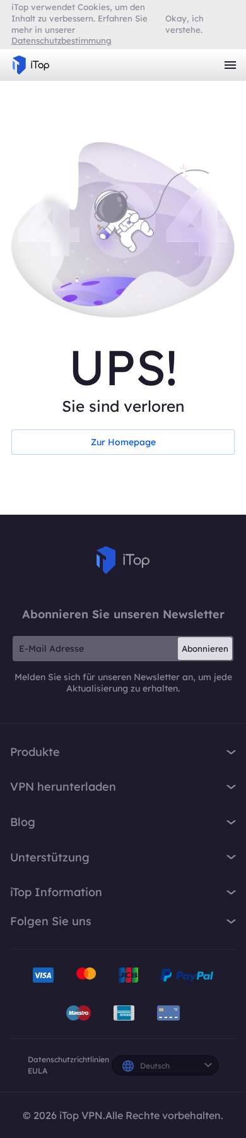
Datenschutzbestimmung (61, 40)
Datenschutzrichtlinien (68, 1059)
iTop (123, 560)
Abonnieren (205, 649)
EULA (37, 1070)
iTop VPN (31, 65)
